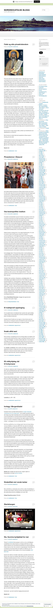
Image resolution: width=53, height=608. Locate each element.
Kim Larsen (15, 506)
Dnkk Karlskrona (42, 76)
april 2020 (41, 179)
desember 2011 (42, 289)
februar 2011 (41, 303)
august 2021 (41, 161)
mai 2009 (41, 332)
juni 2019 (41, 190)
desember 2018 (42, 197)
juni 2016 (41, 227)
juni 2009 (41, 330)
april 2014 (41, 251)
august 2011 (41, 295)
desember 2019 (42, 184)
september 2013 (42, 261)
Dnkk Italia (14, 35)
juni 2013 (41, 265)
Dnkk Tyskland (41, 32)
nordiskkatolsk (11, 150)
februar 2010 (41, 319)
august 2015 (41, 235)
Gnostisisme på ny (43, 91)
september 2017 (42, 213)
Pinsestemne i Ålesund (13, 157)
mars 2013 (41, 269)
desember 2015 (42, 232)
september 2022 (42, 150)
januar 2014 (41, 255)
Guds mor (41, 94)
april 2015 (41, 238)
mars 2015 (41, 239)
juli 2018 (41, 202)
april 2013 (41, 268)
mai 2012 (41, 283)
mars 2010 (41, 318)
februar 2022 (41, 156)
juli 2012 (41, 280)
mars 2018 (41, 208)
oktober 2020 (41, 172)
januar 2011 (41, 304)
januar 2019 (41, 195)
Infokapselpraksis (30, 606)
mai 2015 (41, 236)
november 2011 (42, 291)
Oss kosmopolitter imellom (14, 211)
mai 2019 (41, 191)
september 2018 (42, 199)
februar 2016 (41, 231)
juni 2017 (41, 217)
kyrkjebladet (10, 542)
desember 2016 (42, 224)
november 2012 (42, 274)
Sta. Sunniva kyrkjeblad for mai (16, 537)
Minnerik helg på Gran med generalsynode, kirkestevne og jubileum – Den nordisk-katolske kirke (44, 137)
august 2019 (41, 188)
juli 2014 (41, 247)
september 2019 (42, 187)
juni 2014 (41, 248)
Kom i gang (37, 1)
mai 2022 (41, 153)
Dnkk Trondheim (42, 81)
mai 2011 (41, 299)
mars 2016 (41, 229)
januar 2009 (41, 337)
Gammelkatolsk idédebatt (31, 35)
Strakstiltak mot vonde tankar (15, 482)
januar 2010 (41, 321)
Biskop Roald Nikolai (12, 301)
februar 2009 (41, 336)
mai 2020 (41, 178)
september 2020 (42, 173)
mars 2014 (41, 253)
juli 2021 (41, 163)
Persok (40, 90)
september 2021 (42, 160)
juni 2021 (41, 164)
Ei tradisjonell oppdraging (14, 307)
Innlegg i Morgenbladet (13, 406)
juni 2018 (41, 203)
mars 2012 (41, 285)
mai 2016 (41, 228)
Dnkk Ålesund (42, 72)
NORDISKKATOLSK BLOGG (17, 10)
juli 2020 (41, 176)
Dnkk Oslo (41, 77)
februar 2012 (41, 287)
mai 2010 (41, 315)
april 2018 (41, 206)
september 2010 (42, 310)
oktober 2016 (41, 225)
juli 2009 (41, 329)
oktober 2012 (41, 276)
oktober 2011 (41, 292)
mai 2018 (41, 205)
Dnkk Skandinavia (16, 32)
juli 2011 (41, 296)
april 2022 (41, 154)
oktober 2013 (41, 259)
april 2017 (41, 220)
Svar (16, 150)
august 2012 (41, 278)
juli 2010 (41, 313)
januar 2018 (41, 210)
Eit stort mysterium (43, 89)
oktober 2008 (41, 341)
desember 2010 (42, 306)
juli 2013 (41, 264)
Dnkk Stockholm (42, 80)
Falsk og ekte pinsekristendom (16, 44)
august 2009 (41, 328)
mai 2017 (41, 218)
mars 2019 (41, 194)
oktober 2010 (41, 309)
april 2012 (41, 284)
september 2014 (42, 244)
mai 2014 (41, 250)
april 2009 (41, 333)
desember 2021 (42, 158)
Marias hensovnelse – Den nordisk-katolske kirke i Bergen (43, 124)
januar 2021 (41, 168)
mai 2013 (41, 266)
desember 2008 (42, 338)
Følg (41, 52)
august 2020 (41, 175)
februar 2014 (41, 254)
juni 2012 (41, 281)
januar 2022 (41, 157)
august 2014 (41, 246)
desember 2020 (42, 169)
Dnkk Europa (24, 32)
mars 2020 (41, 180)
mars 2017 (41, 221)
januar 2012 (41, 288)
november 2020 (42, 171)
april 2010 (41, 317)
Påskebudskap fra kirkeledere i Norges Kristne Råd (44, 132)
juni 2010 (41, 314)
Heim (5, 32)
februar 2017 (41, 223)
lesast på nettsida (18, 473)
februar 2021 (41, 167)
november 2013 (42, 258)
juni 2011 (41, 298)
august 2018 (41, 201)
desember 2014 (42, 240)
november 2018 (42, 198)
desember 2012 (42, 273)
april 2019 (41, 193)
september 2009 (42, 326)
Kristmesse (41, 87)
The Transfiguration (43, 95)
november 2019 (42, 186)
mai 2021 (41, 165)
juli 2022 (41, 152)
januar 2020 (41, 183)
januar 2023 (41, 149)
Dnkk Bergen (41, 73)
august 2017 (41, 214)
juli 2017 (41, 216)
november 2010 (42, 307)
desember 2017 (42, 212)
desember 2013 (42, 257)
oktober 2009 (41, 325)
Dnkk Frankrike (7, 35)
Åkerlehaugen (9, 504)
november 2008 (42, 340)
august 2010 (41, 311)
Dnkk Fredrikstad (42, 74)
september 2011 (42, 293)
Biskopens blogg (21, 35)
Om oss (9, 32)
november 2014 (42, 242)
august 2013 (41, 262)
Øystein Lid (16, 46)
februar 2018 (41, 209)
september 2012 (42, 277)
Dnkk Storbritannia (32, 32)
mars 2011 (41, 302)
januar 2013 (41, 272)
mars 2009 (41, 334)
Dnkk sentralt (41, 78)
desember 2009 (42, 322)
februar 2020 (41, 182)
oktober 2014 (41, 243)
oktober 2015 (41, 233)
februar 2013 (41, 270)
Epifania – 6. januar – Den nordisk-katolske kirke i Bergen (43, 106)
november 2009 (42, 324)
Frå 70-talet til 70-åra (43, 86)
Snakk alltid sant (10, 331)
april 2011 (41, 300)
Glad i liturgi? (42, 93)
